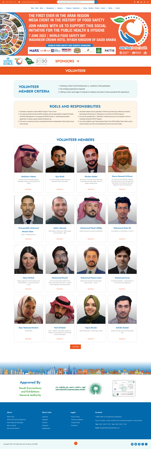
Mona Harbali (28, 278)
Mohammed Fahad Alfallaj (91, 228)
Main (32, 8)
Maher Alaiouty (60, 228)
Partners (97, 8)
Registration (76, 8)
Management (50, 8)
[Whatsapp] (146, 444)
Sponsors (60, 8)
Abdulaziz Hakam (28, 176)
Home (36, 8)
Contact (118, 8)
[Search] (96, 2)
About (41, 8)
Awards (103, 8)
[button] (2, 34)
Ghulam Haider (91, 176)
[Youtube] (135, 444)
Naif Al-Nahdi (60, 327)
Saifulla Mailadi (122, 327)
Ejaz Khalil (60, 176)
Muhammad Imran (122, 278)
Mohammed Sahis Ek (122, 228)
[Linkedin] (139, 444)
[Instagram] (142, 444)
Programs (68, 8)
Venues (85, 8)
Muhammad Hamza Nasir (91, 278)
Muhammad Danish (60, 278)
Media (110, 8)
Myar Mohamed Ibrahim (29, 327)
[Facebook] (132, 444)
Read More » (28, 189)
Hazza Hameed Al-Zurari (122, 176)
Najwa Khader (91, 327)
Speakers (91, 8)
